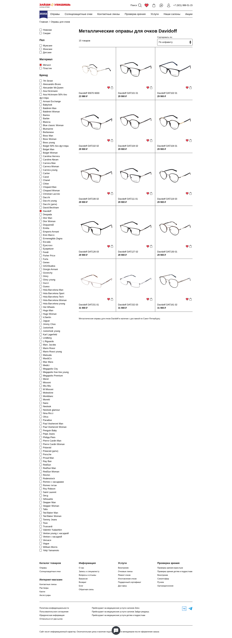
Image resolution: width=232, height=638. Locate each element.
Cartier (46, 173)
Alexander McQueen (53, 87)
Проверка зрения (135, 14)
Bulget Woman (50, 153)
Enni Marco (48, 235)
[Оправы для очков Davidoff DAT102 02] (96, 122)
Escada (46, 242)
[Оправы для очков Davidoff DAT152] (135, 281)
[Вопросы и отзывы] (161, 5)
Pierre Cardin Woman (54, 444)
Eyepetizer (48, 248)
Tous (45, 523)
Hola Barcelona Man (53, 290)
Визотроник (123, 568)
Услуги (155, 14)
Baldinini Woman (51, 111)
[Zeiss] (43, 15)
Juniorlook (48, 327)
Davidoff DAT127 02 (128, 251)
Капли (42, 592)
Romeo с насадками (53, 482)
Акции (189, 14)
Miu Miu (47, 386)
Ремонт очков (124, 575)
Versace (47, 540)
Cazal (46, 177)
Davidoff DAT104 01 (167, 146)
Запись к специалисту (89, 571)
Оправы (55, 14)
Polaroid (47, 447)
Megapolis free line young (56, 372)
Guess (46, 286)
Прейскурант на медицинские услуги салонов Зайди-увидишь (120, 612)
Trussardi (47, 526)
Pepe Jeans (49, 434)
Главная (43, 22)
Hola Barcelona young (54, 303)
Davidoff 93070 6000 (89, 93)
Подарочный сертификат (129, 582)
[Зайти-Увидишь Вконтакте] (183, 608)
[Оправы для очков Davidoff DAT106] (96, 175)
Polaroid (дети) (50, 451)
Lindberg (47, 338)
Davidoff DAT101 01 (128, 93)
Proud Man (48, 458)
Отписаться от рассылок (51, 619)
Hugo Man (48, 310)
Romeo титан (50, 485)
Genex (46, 262)
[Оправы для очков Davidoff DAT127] (135, 228)
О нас (81, 568)
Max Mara (48, 362)
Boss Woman (49, 139)
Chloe (46, 183)
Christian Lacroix (51, 194)
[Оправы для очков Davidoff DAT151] (96, 281)
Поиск (133, 5)
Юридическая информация (51, 615)
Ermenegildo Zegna (52, 238)
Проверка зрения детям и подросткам (174, 571)
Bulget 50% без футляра (55, 146)
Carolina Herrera (51, 156)
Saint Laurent (49, 492)
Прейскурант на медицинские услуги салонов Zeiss (115, 608)
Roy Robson (49, 488)
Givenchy (47, 273)
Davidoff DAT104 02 (128, 146)
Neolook (47, 406)
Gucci (46, 283)
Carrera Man (49, 163)
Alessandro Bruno (52, 84)
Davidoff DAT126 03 (89, 251)
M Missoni (48, 389)
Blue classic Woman (53, 125)
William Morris (50, 547)
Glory (45, 276)
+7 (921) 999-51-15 (183, 5)
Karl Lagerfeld (50, 334)
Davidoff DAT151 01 (89, 304)
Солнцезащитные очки (78, 14)
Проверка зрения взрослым (170, 568)
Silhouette (48, 499)
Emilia (46, 228)
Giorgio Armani (50, 269)
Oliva (45, 417)
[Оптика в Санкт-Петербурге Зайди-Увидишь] (54, 5)
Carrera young (50, 170)
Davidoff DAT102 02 (89, 146)
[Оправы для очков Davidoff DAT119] (174, 175)
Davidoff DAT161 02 (167, 304)
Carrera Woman (51, 166)
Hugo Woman (50, 314)
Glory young (49, 279)
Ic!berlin (47, 317)
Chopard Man (49, 187)
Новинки (47, 30)
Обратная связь (86, 589)
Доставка (122, 586)
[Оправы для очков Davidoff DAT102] (174, 69)
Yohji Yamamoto (51, 550)
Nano (45, 403)
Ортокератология (165, 586)
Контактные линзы (108, 14)
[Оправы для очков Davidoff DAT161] (174, 281)
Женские (47, 49)
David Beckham (51, 207)
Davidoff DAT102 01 (167, 93)
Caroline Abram (50, 159)
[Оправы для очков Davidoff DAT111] (135, 175)
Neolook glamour (51, 410)
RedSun (47, 465)
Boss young (49, 142)
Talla (45, 509)
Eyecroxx (47, 245)
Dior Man (47, 218)
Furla (45, 259)
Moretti (46, 399)
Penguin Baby (50, 430)
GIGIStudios (49, 266)
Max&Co (47, 358)
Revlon (46, 475)
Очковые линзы (125, 571)
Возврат (82, 582)
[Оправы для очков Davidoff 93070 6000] (96, 69)
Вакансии (83, 579)
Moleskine (48, 392)
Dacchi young (50, 200)
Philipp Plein (49, 437)
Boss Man (48, 135)
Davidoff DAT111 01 (128, 199)
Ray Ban (47, 461)
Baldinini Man (49, 108)
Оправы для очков (60, 22)
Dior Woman (49, 221)
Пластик (47, 68)
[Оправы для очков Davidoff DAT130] (174, 228)
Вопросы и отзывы (87, 575)
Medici (46, 365)
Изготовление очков (127, 579)
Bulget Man (48, 149)
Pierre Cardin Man (52, 440)
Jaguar (46, 321)
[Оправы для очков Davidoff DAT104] (135, 122)
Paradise (47, 420)
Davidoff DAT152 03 (128, 304)
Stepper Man (49, 502)
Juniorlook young (51, 331)
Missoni (47, 382)
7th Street (48, 81)
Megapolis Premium (53, 375)
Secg (45, 495)
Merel (46, 379)
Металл (47, 65)
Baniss (46, 115)
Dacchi (46, 197)
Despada (47, 214)
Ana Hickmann (50, 91)
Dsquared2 (48, 225)
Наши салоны (172, 14)
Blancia (46, 122)
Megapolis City (50, 369)
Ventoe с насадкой (52, 536)
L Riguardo (48, 341)
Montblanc (48, 396)
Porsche (47, 454)
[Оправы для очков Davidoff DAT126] (96, 228)
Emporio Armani (51, 231)
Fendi (45, 252)
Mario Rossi (49, 348)
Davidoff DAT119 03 (167, 199)
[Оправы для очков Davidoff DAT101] (135, 69)
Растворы (44, 588)
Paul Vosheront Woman (54, 427)
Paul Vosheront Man (53, 423)
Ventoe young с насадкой (56, 533)
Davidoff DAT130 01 (167, 251)
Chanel (46, 180)
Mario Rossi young (52, 351)
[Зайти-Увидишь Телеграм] (190, 608)
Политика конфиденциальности (54, 608)
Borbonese (48, 132)
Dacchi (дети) (50, 204)
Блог (81, 586)
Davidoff (47, 211)
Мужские (47, 45)
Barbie (46, 118)
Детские (47, 52)
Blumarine (48, 129)
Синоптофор (163, 579)
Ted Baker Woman (52, 516)
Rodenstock (49, 478)
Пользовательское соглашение (53, 612)
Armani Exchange (52, 101)
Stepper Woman (51, 506)
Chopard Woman (51, 190)
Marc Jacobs (49, 344)
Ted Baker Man (50, 513)
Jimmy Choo (49, 324)
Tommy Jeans (50, 519)
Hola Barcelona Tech (53, 296)
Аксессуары (45, 595)
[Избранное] (146, 5)
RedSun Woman (51, 471)
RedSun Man (49, 468)
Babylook (47, 105)
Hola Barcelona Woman (55, 300)
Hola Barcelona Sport (53, 293)
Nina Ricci (48, 413)
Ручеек (160, 582)
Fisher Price (49, 255)
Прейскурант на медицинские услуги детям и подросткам (118, 615)
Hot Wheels (49, 307)
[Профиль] (168, 5)
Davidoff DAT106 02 (89, 199)
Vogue (46, 543)
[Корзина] (154, 5)
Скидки (46, 33)
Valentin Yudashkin (52, 530)
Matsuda (47, 355)
